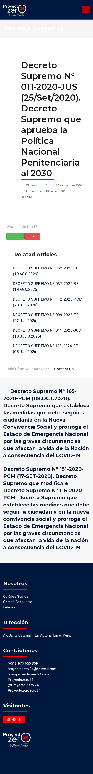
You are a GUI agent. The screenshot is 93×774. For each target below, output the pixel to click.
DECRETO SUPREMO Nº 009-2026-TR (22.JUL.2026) (46, 317)
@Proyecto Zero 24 (22, 685)
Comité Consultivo (17, 602)
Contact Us (64, 369)
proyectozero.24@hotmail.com (31, 669)
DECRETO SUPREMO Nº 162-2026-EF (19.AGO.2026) (45, 271)
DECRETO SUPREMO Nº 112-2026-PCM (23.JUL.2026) (47, 302)
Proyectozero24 (19, 680)
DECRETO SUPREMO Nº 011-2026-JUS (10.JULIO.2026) (47, 333)
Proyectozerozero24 (23, 690)
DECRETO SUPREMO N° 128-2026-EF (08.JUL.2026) (45, 349)
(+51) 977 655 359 (22, 663)
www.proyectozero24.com (27, 674)
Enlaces (9, 607)
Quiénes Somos (16, 596)
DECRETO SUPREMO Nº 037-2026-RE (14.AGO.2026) (46, 286)
